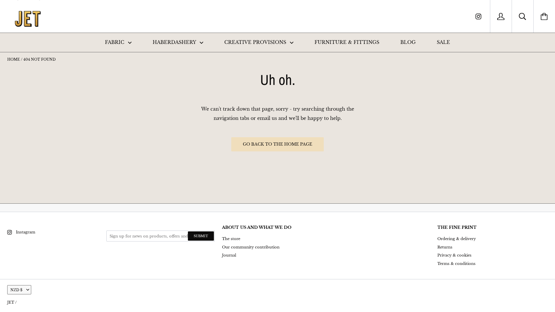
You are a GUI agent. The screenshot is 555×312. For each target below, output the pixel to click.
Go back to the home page (277, 144)
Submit (201, 236)
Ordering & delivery (456, 238)
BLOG (408, 42)
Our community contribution (251, 247)
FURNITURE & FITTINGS (346, 42)
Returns (444, 247)
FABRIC (115, 42)
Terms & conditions (456, 263)
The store (231, 238)
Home (13, 59)
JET (10, 302)
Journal (229, 255)
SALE (443, 42)
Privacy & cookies (454, 255)
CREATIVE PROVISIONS (256, 42)
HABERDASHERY (175, 42)
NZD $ (16, 290)
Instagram (25, 232)
